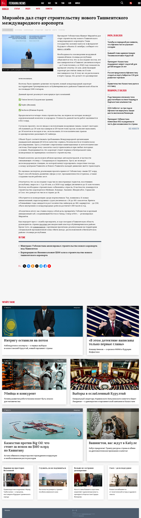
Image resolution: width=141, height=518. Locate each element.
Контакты (7, 510)
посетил (43, 224)
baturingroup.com (86, 513)
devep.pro (81, 515)
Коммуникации (28, 30)
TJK (56, 3)
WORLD (77, 3)
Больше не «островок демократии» (84, 469)
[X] (24, 266)
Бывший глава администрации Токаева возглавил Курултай (121, 54)
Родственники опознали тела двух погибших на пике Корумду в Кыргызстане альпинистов (123, 99)
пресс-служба (63, 49)
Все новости (134, 128)
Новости (5, 9)
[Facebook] (45, 266)
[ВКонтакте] (28, 266)
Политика (61, 30)
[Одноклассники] (32, 266)
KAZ (42, 3)
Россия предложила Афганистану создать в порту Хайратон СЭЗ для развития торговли (123, 75)
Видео (27, 9)
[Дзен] (37, 266)
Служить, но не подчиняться (52, 468)
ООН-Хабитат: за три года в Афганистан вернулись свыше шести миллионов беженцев (121, 110)
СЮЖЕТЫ (49, 9)
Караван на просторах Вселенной (14, 469)
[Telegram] (41, 266)
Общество (48, 30)
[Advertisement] (70, 285)
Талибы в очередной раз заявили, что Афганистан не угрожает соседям (123, 44)
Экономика (18, 30)
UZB (69, 3)
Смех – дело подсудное (120, 468)
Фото (38, 9)
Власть (55, 30)
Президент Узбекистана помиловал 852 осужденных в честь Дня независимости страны (123, 121)
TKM (62, 3)
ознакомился (39, 227)
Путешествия (39, 30)
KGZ (49, 3)
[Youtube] (49, 266)
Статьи (17, 9)
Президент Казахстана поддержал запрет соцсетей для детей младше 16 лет (122, 64)
